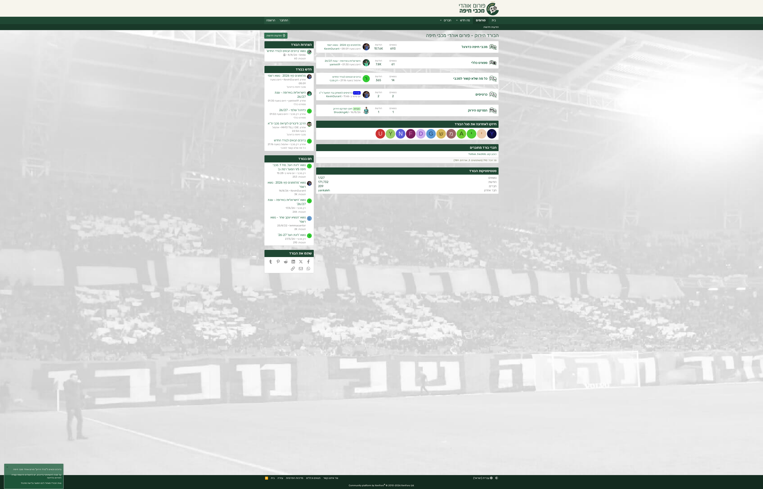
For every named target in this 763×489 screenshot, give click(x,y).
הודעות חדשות (491, 26)
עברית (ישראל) (481, 477)
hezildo (481, 154)
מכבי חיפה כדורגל (474, 47)
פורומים (481, 20)
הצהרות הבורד (301, 45)
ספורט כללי (479, 63)
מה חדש (465, 20)
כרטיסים (481, 94)
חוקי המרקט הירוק (346, 108)
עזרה (280, 477)
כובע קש (492, 154)
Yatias (472, 154)
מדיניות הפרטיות (294, 477)
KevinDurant (331, 48)
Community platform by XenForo (381, 485)
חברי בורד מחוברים (483, 148)
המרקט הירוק (477, 110)
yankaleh (324, 190)
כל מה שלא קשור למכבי (470, 78)
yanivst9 (335, 64)
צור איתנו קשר (330, 477)
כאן (44, 477)
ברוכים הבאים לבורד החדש (346, 76)
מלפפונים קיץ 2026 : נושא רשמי (344, 44)
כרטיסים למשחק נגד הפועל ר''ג (339, 92)
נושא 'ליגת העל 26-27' (292, 235)
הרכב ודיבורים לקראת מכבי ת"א (287, 123)
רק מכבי (333, 80)
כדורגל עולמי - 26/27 (292, 110)
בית (494, 20)
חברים (447, 20)
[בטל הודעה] (7, 467)
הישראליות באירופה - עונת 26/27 (343, 60)
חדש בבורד (304, 69)
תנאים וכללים (313, 477)
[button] (457, 20)
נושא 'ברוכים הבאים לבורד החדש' (286, 51)
